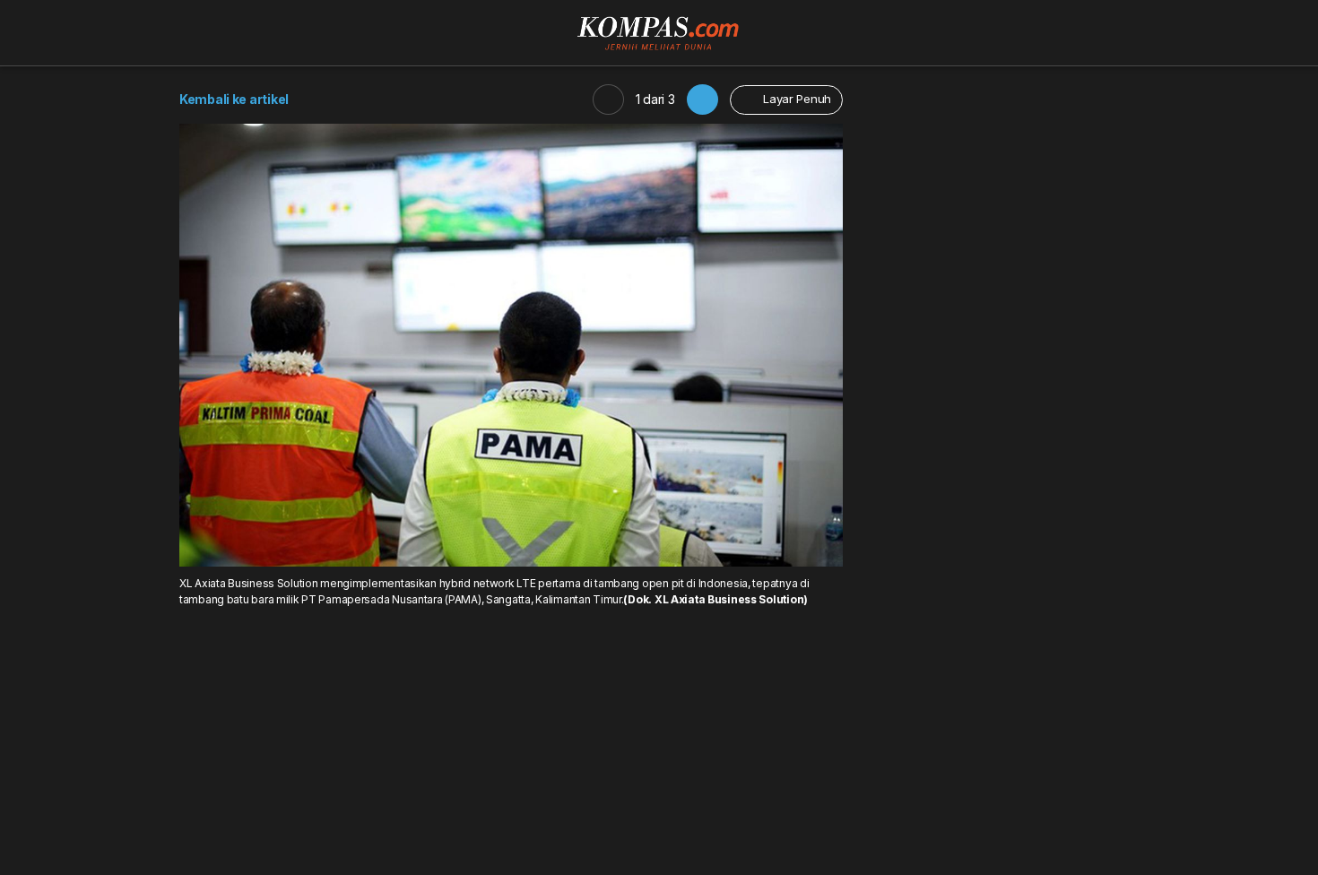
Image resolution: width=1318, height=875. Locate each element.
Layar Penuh (795, 98)
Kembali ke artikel (234, 99)
